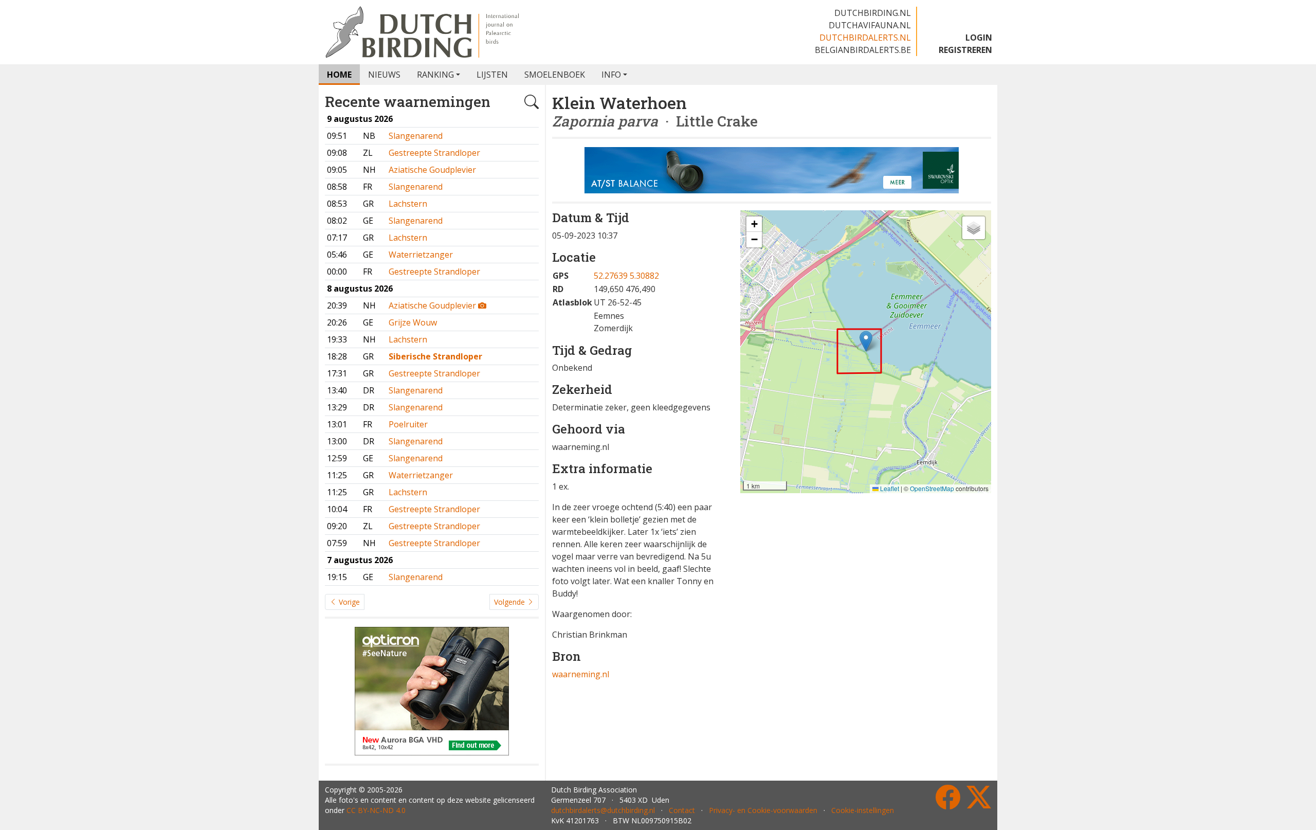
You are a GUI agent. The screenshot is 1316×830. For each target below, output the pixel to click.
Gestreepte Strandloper (434, 152)
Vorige (348, 602)
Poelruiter (408, 424)
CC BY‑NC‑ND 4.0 (376, 810)
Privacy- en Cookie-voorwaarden (763, 810)
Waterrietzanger (421, 254)
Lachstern (408, 203)
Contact (682, 810)
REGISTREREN (965, 50)
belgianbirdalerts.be (863, 50)
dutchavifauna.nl (870, 25)
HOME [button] (339, 74)
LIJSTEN (492, 74)
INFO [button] (611, 74)
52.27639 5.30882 (626, 275)
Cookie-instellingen (862, 810)
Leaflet (889, 488)
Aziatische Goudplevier (432, 169)
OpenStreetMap (932, 488)
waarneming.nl (580, 674)
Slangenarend (416, 135)
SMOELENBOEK (554, 74)
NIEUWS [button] (384, 74)
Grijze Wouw (413, 322)
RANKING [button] (435, 74)
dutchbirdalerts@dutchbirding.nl (603, 810)
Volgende (510, 602)
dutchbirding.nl (872, 13)
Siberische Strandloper (435, 356)
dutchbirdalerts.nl (865, 37)
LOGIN (978, 37)
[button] (866, 341)
